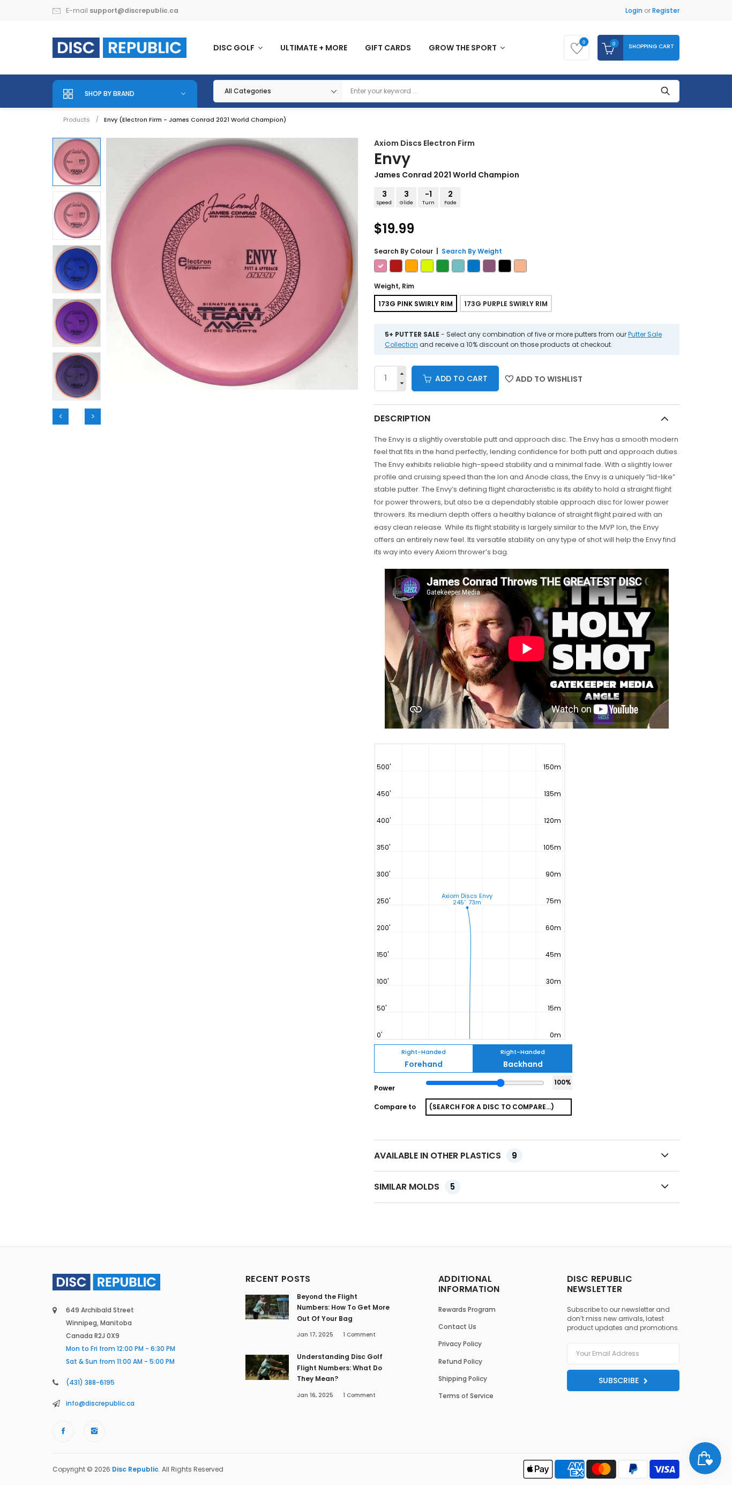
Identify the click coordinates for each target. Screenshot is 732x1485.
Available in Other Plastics (445, 1155)
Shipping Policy (462, 1378)
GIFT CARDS (388, 47)
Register (665, 10)
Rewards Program (467, 1309)
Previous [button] (61, 417)
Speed (384, 197)
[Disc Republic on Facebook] (63, 1431)
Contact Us (457, 1326)
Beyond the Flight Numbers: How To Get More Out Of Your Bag (343, 1307)
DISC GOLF (234, 47)
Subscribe (620, 1380)
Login (634, 10)
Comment (359, 1335)
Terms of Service (466, 1395)
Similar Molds (414, 1186)
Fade (450, 197)
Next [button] (93, 417)
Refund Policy (460, 1361)
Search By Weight (472, 251)
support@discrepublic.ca (133, 10)
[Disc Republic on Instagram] (94, 1431)
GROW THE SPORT (463, 47)
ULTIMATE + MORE (313, 47)
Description (402, 418)
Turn (428, 197)
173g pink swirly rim (415, 303)
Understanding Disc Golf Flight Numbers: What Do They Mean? (340, 1367)
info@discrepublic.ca (100, 1403)
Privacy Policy (460, 1343)
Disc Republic (135, 1469)
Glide (406, 197)
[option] (77, 162)
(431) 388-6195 (90, 1382)
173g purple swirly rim (506, 303)
